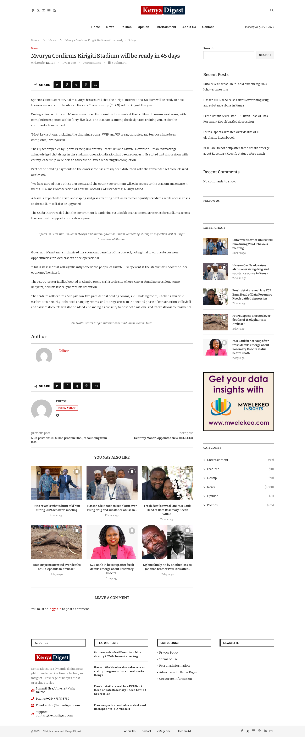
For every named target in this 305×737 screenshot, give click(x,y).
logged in (55, 609)
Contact (208, 27)
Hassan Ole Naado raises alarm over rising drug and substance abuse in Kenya (250, 269)
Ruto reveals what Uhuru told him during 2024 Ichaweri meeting (252, 244)
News (110, 27)
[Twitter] (38, 10)
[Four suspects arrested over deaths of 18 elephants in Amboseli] (56, 542)
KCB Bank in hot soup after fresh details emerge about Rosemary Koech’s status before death (250, 347)
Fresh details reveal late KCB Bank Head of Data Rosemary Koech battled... (167, 510)
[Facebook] (32, 10)
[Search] (272, 10)
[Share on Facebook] (67, 84)
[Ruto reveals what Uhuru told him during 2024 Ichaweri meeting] (56, 483)
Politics (126, 27)
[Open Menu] (33, 27)
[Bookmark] (76, 471)
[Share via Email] (95, 84)
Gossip (240, 478)
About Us (189, 27)
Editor (50, 63)
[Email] (49, 10)
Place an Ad (184, 731)
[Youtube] (43, 10)
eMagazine (164, 731)
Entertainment (165, 27)
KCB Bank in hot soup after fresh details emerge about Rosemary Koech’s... (112, 569)
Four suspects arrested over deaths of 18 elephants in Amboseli (251, 320)
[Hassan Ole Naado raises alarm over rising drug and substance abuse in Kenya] (112, 483)
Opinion (143, 27)
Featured (240, 469)
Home (95, 27)
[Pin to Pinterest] (86, 84)
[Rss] (54, 10)
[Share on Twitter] (76, 84)
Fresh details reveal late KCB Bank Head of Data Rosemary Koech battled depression (252, 294)
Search (209, 48)
